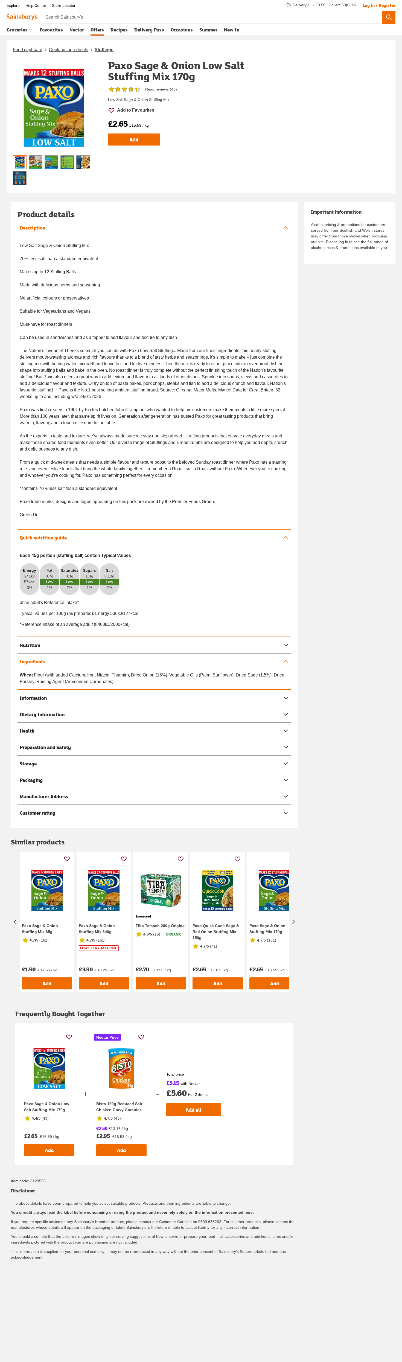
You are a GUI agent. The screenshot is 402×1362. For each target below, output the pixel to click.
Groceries (17, 29)
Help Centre (35, 5)
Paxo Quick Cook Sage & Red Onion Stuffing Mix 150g (216, 932)
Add (134, 139)
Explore (13, 5)
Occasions (182, 29)
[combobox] (212, 17)
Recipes (119, 29)
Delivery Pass (149, 31)
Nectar (76, 29)
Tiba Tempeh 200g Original (161, 926)
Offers (97, 29)
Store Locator (63, 5)
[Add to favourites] (66, 858)
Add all (194, 1110)
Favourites (51, 29)
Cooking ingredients (68, 49)
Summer (208, 29)
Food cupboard (27, 49)
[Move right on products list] (293, 922)
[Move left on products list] (15, 922)
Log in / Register (379, 5)
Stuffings (104, 49)
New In (231, 29)
